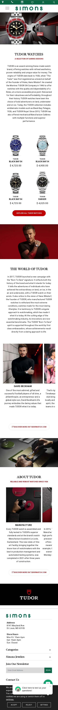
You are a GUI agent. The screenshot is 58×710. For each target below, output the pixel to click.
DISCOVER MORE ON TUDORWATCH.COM (30, 427)
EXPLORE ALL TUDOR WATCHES (29, 213)
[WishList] (32, 2)
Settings (44, 705)
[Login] (43, 2)
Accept (14, 705)
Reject (29, 705)
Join (48, 670)
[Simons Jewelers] (29, 8)
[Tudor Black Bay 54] (15, 143)
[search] (54, 2)
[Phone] (12, 2)
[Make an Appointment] (22, 2)
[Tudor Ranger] (42, 181)
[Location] (3, 2)
